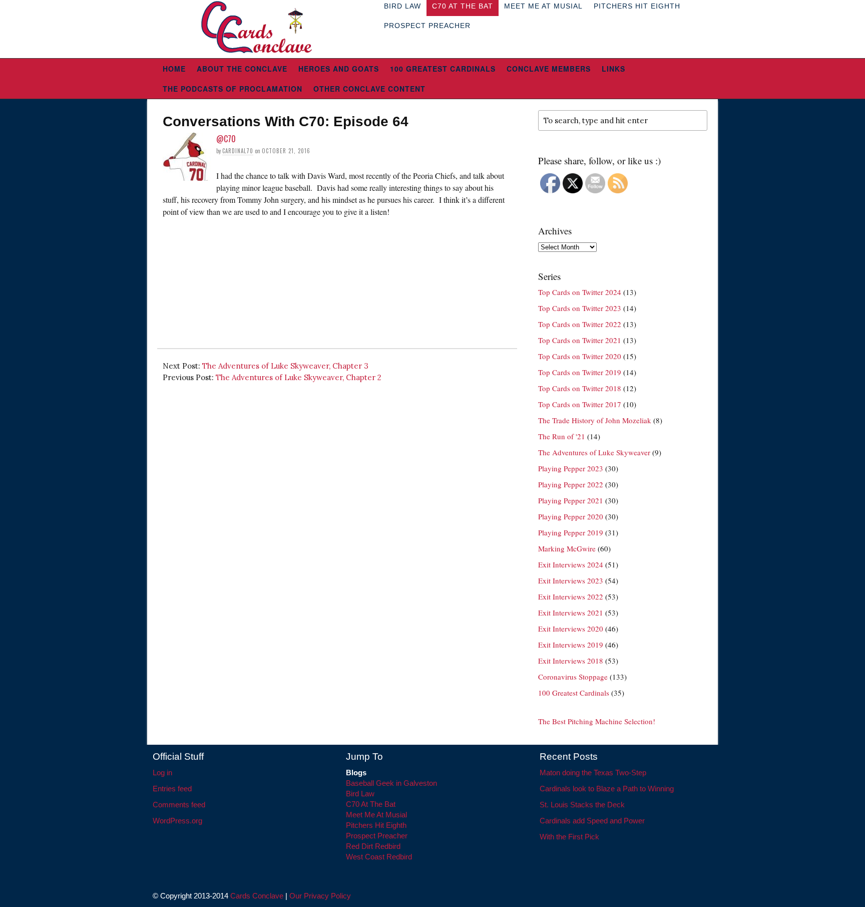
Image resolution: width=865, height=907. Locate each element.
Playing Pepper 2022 (570, 484)
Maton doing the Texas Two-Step (593, 772)
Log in (162, 772)
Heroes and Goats (338, 69)
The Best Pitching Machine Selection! (596, 721)
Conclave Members (549, 69)
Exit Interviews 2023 (570, 580)
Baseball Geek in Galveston (391, 783)
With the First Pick (569, 836)
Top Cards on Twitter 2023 (579, 308)
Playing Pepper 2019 (570, 532)
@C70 (226, 139)
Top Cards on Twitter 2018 (579, 388)
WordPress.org (177, 820)
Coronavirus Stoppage (573, 677)
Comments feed (179, 804)
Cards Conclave (256, 895)
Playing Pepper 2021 (570, 500)
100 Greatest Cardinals (443, 69)
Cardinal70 (237, 151)
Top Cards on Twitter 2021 (579, 340)
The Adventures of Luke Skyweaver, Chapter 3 (285, 366)
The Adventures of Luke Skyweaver (594, 452)
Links (613, 69)
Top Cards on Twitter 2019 (579, 372)
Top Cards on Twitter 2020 (579, 356)
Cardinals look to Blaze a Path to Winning (607, 788)
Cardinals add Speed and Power (592, 820)
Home (174, 69)
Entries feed (172, 788)
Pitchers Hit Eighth (376, 825)
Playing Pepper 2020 (570, 516)
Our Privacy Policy (320, 895)
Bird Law (360, 793)
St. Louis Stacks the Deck (582, 804)
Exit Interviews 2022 (570, 596)
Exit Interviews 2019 (570, 645)
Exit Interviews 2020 (570, 629)
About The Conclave (242, 69)
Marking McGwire (567, 548)
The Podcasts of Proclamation (232, 89)
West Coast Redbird (379, 856)
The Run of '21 (561, 436)
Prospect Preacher (427, 26)
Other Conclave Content (369, 89)
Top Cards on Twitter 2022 (579, 324)
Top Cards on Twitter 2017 (579, 404)
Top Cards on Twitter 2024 (579, 292)
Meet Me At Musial (376, 814)
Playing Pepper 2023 (570, 468)
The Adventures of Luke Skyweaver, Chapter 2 (298, 377)
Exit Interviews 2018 (570, 661)
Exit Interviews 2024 (570, 564)
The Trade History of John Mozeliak (594, 420)
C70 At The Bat (370, 804)
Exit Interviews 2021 (570, 613)
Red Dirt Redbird (373, 846)
